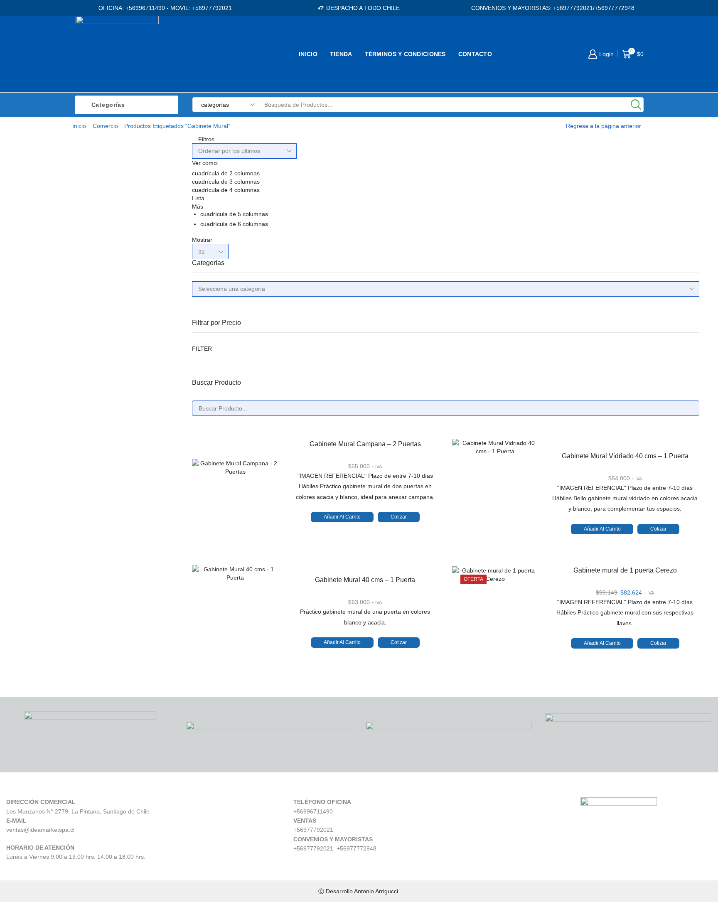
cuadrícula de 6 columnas (234, 224)
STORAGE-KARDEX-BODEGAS (587, 387)
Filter (202, 348)
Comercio (105, 126)
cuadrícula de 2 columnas (226, 173)
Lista (198, 198)
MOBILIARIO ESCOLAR (574, 219)
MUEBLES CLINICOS (571, 345)
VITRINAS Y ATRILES (571, 359)
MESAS (550, 205)
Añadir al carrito (342, 517)
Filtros (205, 139)
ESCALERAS (559, 289)
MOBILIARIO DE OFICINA (577, 163)
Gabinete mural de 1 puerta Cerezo (625, 570)
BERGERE (555, 233)
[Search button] (636, 105)
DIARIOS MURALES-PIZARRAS (587, 275)
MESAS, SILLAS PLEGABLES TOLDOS (598, 331)
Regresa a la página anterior (603, 126)
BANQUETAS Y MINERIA (577, 247)
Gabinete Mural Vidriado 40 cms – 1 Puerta (625, 456)
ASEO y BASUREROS (572, 261)
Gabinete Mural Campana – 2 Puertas (365, 443)
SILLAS (549, 177)
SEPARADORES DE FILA (577, 373)
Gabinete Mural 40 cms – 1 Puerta (365, 579)
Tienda (341, 54)
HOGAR (550, 191)
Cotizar (399, 517)
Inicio (308, 54)
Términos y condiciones (405, 54)
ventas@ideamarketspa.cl (40, 829)
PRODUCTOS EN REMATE (580, 402)
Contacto (475, 54)
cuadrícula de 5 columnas (234, 214)
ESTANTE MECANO (569, 303)
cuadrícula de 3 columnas (226, 181)
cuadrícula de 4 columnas (226, 190)
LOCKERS (554, 317)
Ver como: (205, 163)
